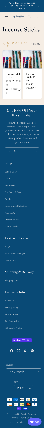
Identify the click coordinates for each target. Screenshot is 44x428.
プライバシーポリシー (18, 422)
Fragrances (10, 185)
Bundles (8, 199)
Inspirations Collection (16, 206)
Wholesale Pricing (13, 328)
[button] (6, 16)
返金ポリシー (26, 418)
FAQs (7, 246)
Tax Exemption (12, 321)
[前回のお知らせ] (5, 6)
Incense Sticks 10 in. (14, 76)
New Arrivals (11, 226)
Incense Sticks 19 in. (31, 77)
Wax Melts (10, 212)
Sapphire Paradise (20, 414)
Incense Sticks (12, 219)
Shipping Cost (11, 280)
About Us (9, 300)
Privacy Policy (11, 307)
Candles (8, 178)
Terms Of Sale (11, 314)
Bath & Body (11, 171)
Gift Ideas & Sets (13, 192)
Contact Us (10, 260)
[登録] (35, 151)
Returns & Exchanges (15, 253)
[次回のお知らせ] (39, 6)
